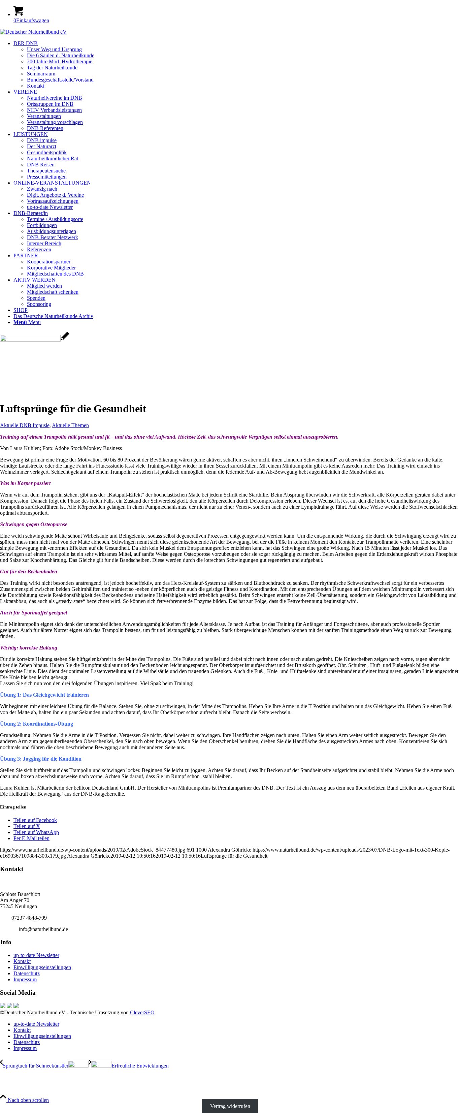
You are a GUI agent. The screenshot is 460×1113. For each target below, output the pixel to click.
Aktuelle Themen (70, 425)
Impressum (25, 979)
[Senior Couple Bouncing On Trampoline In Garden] (34, 340)
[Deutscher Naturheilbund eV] (33, 32)
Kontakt (22, 961)
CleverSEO (142, 1012)
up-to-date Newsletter (36, 955)
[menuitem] (236, 64)
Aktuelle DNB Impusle (25, 425)
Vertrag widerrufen (230, 1106)
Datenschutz (26, 973)
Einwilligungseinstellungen (42, 967)
